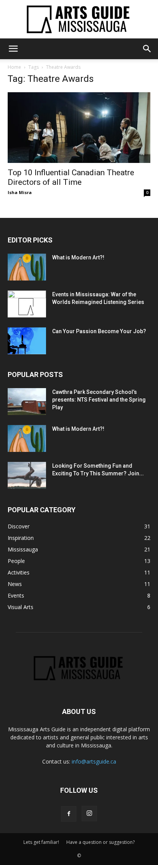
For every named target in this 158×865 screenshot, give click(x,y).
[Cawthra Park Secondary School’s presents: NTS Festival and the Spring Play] (27, 401)
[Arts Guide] (79, 19)
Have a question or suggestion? (100, 842)
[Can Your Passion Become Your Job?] (27, 340)
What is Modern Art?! (78, 257)
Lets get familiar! (41, 842)
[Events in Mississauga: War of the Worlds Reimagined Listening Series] (27, 304)
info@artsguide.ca (94, 761)
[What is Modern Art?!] (27, 267)
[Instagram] (89, 813)
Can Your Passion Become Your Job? (99, 331)
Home (14, 67)
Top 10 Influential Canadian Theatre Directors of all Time (71, 177)
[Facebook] (68, 814)
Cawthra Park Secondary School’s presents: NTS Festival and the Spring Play (99, 399)
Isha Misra (20, 192)
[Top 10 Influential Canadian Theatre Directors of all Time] (79, 127)
